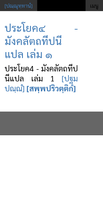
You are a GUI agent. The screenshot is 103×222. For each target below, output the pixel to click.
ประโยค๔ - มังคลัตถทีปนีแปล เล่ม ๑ (41, 40)
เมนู (94, 5)
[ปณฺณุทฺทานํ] (19, 5)
